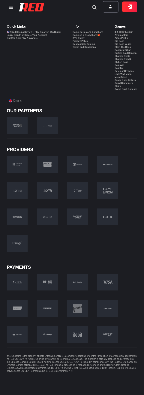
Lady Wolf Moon (123, 74)
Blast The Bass (123, 47)
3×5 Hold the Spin (124, 32)
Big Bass (119, 41)
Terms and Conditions (84, 47)
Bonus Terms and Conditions (88, 32)
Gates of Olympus (124, 71)
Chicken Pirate (122, 56)
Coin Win (119, 65)
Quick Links (16, 26)
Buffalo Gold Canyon (125, 53)
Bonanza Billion (123, 50)
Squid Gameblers (124, 83)
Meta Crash (121, 77)
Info (76, 26)
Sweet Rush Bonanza (126, 89)
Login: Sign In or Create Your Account (27, 35)
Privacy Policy (80, 41)
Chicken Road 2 (123, 59)
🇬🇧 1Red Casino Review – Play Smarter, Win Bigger (34, 32)
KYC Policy (79, 38)
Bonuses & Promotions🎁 (86, 35)
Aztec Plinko (121, 38)
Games (120, 26)
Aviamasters (121, 35)
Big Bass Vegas (123, 44)
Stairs (118, 86)
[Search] (94, 7)
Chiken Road (121, 62)
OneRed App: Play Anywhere (22, 38)
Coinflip (119, 68)
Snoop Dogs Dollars (125, 80)
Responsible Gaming (84, 44)
